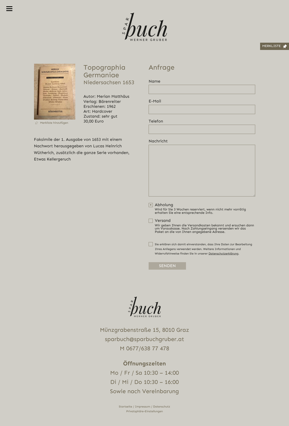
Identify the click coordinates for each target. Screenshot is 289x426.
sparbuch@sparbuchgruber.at (144, 339)
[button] (54, 123)
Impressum (142, 406)
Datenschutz (161, 406)
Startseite (125, 406)
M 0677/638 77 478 (144, 348)
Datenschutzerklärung (223, 253)
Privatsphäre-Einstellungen (144, 411)
